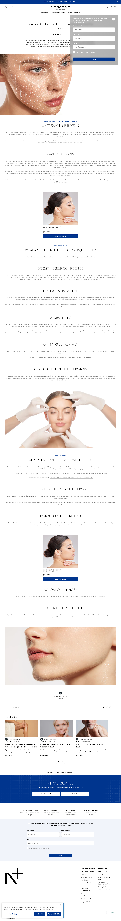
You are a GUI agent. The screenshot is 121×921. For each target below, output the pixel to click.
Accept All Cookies (54, 914)
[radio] (44, 232)
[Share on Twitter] (107, 707)
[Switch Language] (6, 7)
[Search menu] (108, 7)
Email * (29, 839)
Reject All (40, 914)
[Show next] (116, 717)
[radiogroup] (60, 232)
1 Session (47, 231)
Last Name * (65, 830)
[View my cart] (115, 7)
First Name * (31, 830)
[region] (33, 910)
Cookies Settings (12, 914)
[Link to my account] (111, 7)
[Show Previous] (110, 717)
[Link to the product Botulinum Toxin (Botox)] (60, 208)
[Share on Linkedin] (110, 707)
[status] (94, 39)
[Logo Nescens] (14, 885)
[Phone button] (13, 7)
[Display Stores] (9, 7)
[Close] (113, 19)
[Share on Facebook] (104, 707)
